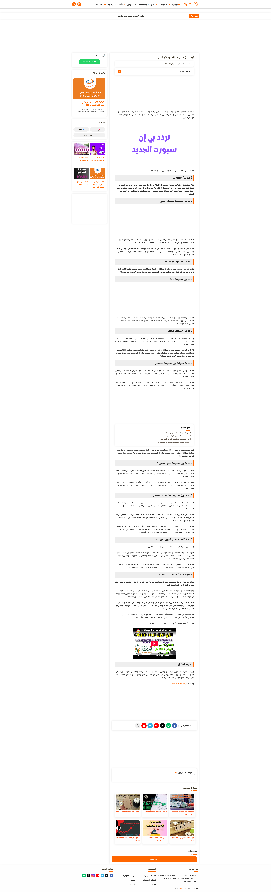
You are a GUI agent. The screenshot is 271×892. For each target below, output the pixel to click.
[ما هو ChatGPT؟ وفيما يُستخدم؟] (155, 802)
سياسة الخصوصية (129, 876)
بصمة (182, 888)
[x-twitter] (106, 875)
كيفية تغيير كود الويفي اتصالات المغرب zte (93, 103)
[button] (74, 4)
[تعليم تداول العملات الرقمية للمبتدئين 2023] (155, 828)
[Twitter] (163, 725)
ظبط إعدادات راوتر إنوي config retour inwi (97, 160)
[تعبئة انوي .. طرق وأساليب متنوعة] (81, 173)
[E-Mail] (157, 725)
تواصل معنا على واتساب (90, 61)
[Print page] (144, 725)
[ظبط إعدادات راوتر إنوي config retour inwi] (97, 149)
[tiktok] (88, 875)
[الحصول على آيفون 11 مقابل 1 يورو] (128, 802)
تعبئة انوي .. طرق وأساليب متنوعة (82, 183)
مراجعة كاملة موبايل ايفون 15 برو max (176, 436)
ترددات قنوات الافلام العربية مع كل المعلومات (173, 442)
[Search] (79, 4)
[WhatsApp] (169, 725)
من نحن (133, 880)
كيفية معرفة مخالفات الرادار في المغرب (175, 433)
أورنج (80, 129)
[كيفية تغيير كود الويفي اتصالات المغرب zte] (89, 88)
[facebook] (111, 875)
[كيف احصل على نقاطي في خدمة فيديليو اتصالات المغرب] (97, 173)
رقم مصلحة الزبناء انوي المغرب (82, 159)
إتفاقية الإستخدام (149, 880)
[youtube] (97, 875)
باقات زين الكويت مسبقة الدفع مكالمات (130, 16)
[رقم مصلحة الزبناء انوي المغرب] (81, 149)
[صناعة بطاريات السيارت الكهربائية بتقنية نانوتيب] (182, 802)
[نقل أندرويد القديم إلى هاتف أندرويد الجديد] (182, 828)
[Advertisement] (135, 36)
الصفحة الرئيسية (150, 876)
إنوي (97, 129)
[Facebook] (175, 725)
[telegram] (102, 875)
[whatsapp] (84, 875)
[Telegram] (150, 725)
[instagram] (93, 875)
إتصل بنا (153, 884)
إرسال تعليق (154, 859)
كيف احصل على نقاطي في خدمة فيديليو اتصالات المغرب (98, 184)
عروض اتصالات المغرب (179, 683)
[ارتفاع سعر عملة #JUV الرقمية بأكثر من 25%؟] (128, 828)
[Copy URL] (138, 725)
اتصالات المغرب (88, 135)
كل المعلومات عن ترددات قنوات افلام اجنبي (174, 439)
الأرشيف (133, 884)
